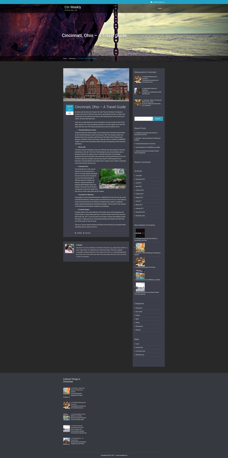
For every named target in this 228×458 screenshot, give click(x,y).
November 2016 (140, 215)
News (137, 319)
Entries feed (139, 347)
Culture (138, 315)
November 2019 (140, 179)
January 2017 (140, 208)
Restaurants (139, 326)
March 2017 (139, 204)
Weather (138, 330)
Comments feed (140, 351)
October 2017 (139, 194)
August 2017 (139, 197)
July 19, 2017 (69, 108)
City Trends (139, 311)
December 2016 (140, 212)
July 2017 (138, 201)
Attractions (72, 58)
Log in (137, 344)
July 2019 (138, 183)
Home (160, 8)
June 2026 (139, 175)
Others (138, 322)
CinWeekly (79, 233)
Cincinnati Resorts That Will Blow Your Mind (148, 147)
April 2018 (139, 186)
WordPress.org (140, 354)
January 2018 (140, 190)
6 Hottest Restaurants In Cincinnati (145, 143)
